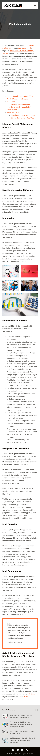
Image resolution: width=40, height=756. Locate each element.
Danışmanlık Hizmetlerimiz (21, 107)
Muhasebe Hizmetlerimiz (20, 104)
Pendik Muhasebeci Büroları (17, 99)
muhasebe (29, 45)
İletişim (32, 694)
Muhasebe (11, 101)
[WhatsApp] (22, 750)
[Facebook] (13, 750)
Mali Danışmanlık (13, 112)
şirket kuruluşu (15, 51)
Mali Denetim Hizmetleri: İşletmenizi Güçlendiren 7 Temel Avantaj (22, 716)
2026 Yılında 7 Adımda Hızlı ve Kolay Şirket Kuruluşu (22, 732)
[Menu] (35, 5)
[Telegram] (17, 750)
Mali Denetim (12, 110)
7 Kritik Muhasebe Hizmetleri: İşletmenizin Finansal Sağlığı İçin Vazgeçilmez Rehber (21, 724)
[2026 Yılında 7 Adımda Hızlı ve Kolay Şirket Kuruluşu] (5, 732)
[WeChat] (27, 750)
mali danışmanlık (24, 48)
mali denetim (7, 48)
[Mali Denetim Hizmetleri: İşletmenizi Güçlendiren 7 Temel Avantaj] (5, 716)
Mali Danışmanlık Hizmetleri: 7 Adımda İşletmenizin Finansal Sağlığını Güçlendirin (23, 740)
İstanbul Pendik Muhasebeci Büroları (21, 96)
